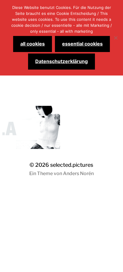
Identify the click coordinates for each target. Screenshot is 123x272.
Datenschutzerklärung (61, 61)
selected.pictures (71, 165)
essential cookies (82, 44)
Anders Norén (78, 173)
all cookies (32, 44)
